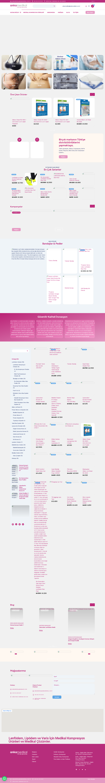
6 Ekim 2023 (73, 610)
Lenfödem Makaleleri (16, 625)
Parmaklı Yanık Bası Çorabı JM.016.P (40, 366)
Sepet (33, 759)
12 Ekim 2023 (15, 610)
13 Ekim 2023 (44, 610)
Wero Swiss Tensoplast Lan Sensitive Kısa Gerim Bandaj (73, 193)
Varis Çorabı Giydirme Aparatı (74, 179)
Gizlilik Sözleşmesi (59, 752)
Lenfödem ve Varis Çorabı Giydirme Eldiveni (17, 179)
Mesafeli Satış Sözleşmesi (61, 757)
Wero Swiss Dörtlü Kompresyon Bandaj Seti (46, 193)
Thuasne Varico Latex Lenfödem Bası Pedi (85, 267)
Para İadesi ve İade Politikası (62, 759)
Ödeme (34, 761)
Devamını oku (88, 182)
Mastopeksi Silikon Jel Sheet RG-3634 (87, 471)
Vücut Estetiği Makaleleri (75, 637)
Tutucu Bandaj (53, 260)
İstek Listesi (35, 757)
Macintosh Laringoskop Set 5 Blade (72, 441)
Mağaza (34, 752)
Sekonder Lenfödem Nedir (18, 627)
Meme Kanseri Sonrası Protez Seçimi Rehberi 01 (23, 468)
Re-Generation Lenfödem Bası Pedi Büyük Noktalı (16, 193)
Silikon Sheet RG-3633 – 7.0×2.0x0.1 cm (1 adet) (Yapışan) (84, 121)
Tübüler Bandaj (69, 261)
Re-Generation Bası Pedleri (23, 479)
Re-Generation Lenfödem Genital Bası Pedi (46, 178)
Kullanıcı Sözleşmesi (59, 754)
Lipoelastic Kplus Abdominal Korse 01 (22, 488)
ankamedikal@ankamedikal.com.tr (71, 6)
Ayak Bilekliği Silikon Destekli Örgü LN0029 (56, 471)
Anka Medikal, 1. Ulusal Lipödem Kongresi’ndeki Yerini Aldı (24, 495)
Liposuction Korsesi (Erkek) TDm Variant (87, 399)
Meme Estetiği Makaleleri (46, 637)
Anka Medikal (91, 779)
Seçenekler (91, 257)
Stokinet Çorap (69, 288)
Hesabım (34, 754)
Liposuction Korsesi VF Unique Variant (40, 399)
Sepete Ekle (28, 107)
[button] (91, 94)
